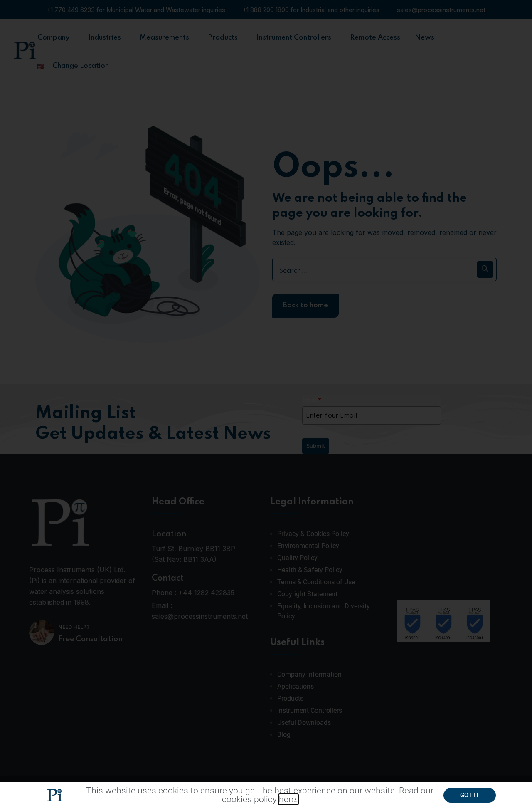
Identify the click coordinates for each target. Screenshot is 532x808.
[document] (266, 404)
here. (288, 799)
